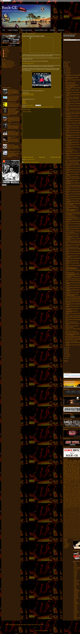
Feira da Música (75, 513)
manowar (74, 486)
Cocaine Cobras (77, 568)
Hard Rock (72, 473)
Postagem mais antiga (55, 157)
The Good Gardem (74, 506)
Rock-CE (9, 7)
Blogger (46, 630)
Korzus (70, 494)
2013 (66, 358)
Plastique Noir (76, 598)
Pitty (76, 488)
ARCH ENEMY (72, 508)
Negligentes (76, 595)
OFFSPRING (67, 495)
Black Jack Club (75, 465)
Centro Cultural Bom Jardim (70, 480)
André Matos (78, 508)
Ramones (75, 499)
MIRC (71, 469)
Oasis (73, 488)
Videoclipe (66, 465)
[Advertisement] (41, 147)
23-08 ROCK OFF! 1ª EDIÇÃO (70, 205)
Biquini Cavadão (75, 523)
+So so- (75, 563)
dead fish (65, 492)
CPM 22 (73, 510)
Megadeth (65, 532)
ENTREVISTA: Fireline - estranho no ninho (72, 339)
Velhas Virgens (74, 518)
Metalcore (74, 494)
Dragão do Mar (71, 475)
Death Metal (66, 473)
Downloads (52, 30)
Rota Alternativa (71, 517)
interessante (43, 106)
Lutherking (76, 589)
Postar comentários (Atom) (29, 159)
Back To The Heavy (71, 522)
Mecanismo (76, 593)
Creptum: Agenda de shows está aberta (72, 163)
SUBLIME (68, 536)
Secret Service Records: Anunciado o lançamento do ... (71, 181)
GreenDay (74, 514)
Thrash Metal (50, 106)
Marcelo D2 (68, 531)
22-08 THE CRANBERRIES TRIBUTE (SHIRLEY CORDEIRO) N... (71, 210)
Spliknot (67, 506)
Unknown (5, 53)
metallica (77, 472)
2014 (66, 66)
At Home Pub (66, 476)
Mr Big (74, 505)
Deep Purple (67, 484)
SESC (71, 500)
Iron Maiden (78, 467)
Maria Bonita (75, 464)
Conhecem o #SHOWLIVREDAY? (13, 96)
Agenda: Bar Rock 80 (11, 131)
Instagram (24, 102)
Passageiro (76, 597)
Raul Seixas (77, 471)
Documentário (77, 493)
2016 (66, 63)
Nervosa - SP (69, 491)
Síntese (75, 615)
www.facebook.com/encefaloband (28, 93)
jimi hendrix (75, 501)
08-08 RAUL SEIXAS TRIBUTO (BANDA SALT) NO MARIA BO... (72, 335)
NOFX (70, 533)
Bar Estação (77, 522)
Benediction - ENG (77, 509)
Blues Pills (72, 502)
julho (67, 347)
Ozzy (77, 505)
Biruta (79, 492)
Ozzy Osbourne (72, 495)
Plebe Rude (66, 516)
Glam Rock (70, 514)
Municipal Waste (66, 533)
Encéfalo (35, 106)
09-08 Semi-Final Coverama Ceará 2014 (72, 332)
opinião (69, 483)
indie (75, 507)
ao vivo (69, 537)
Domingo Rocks (74, 484)
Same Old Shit (76, 603)
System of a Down (72, 481)
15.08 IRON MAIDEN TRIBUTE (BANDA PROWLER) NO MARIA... (72, 274)
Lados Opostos (76, 584)
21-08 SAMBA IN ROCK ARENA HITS (71, 217)
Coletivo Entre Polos (72, 525)
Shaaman (72, 536)
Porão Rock (67, 535)
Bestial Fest (65, 510)
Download (32, 106)
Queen (78, 470)
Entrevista (65, 469)
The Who (70, 518)
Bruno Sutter (69, 510)
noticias (46, 106)
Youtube (23, 101)
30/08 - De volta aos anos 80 (70, 82)
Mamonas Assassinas (67, 486)
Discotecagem (65, 528)
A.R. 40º (75, 566)
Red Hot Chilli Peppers (71, 477)
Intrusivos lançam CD (11, 89)
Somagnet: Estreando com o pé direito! (72, 247)
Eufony (75, 575)
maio (67, 350)
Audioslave (74, 492)
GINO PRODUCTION (75, 478)
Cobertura (66, 466)
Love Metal (69, 505)
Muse (79, 498)
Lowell (75, 588)
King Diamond (69, 504)
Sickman (75, 607)
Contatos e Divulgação (13, 30)
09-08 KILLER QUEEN (69, 327)
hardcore (66, 467)
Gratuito (39, 106)
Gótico (65, 504)
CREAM (77, 510)
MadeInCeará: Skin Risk (69, 149)
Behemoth (71, 509)
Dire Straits (78, 527)
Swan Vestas (76, 612)
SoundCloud (24, 103)
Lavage (75, 585)
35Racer (75, 564)
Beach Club (72, 471)
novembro (67, 69)
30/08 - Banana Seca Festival (70, 83)
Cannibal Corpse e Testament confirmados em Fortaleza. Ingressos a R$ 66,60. (13, 109)
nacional (65, 461)
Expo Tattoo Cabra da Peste (68, 513)
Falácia (75, 579)
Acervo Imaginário (71, 468)
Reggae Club (65, 517)
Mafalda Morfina (77, 590)
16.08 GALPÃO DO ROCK (69, 272)
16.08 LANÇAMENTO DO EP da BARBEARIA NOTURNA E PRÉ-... (71, 268)
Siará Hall (75, 517)
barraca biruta (73, 537)
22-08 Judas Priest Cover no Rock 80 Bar (72, 212)
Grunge (66, 483)
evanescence (70, 507)
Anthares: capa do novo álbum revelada (72, 176)
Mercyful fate (74, 498)
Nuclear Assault (69, 534)
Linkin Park (75, 504)
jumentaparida (70, 519)
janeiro (67, 356)
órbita (66, 475)
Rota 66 (74, 474)
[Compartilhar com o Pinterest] (40, 105)
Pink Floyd (72, 467)
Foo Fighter (70, 485)
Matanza (65, 479)
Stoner (79, 491)
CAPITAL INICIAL (71, 493)
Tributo (75, 460)
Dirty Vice (75, 571)
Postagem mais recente (27, 157)
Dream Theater (72, 490)
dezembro (67, 67)
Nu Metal (65, 534)
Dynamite (75, 572)
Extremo (67, 478)
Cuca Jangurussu (66, 526)
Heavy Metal (76, 469)
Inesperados (76, 582)
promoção (78, 519)
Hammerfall (78, 490)
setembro (67, 72)
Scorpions (75, 476)
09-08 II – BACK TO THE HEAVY (71, 331)
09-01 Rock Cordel (11, 144)
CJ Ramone (78, 502)
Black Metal (65, 493)
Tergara (75, 616)
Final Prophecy (76, 580)
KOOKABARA (70, 515)
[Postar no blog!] (37, 105)
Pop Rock (70, 516)
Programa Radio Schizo (12, 102)
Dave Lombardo (66, 497)
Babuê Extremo (66, 522)
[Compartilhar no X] (38, 105)
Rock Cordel (66, 474)
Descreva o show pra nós (26, 30)
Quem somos (61, 30)
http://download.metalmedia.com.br (28, 63)
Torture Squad (70, 479)
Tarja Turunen (65, 518)
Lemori (75, 586)
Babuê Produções (72, 470)
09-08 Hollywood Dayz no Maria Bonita (72, 325)
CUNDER (77, 468)
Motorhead (69, 488)
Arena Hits (78, 475)
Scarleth (75, 604)
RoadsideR (76, 602)
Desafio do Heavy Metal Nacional (70, 527)
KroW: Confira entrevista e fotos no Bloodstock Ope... (71, 151)
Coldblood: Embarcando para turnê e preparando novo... (71, 311)
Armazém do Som (66, 509)
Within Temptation (69, 501)
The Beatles (66, 471)
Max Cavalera (72, 531)
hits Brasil (65, 519)
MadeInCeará (73, 466)
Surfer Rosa (76, 611)
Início (4, 30)
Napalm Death (74, 533)
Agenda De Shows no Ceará (41, 30)
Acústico (69, 492)
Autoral (67, 462)
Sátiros (75, 613)
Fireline (75, 581)
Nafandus (75, 594)
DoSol (69, 528)
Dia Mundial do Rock (67, 498)
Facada (75, 576)
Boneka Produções (68, 524)
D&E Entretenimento (72, 526)
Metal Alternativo (75, 515)
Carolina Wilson (6, 50)
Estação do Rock (73, 528)
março (67, 353)
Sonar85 (75, 608)
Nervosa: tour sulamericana (70, 232)
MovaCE (68, 532)
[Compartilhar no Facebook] (39, 105)
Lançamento (72, 461)
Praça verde (76, 535)
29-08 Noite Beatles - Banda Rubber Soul (72, 97)
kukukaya (74, 519)
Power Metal (72, 535)
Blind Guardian (74, 483)
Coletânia (28, 106)
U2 (78, 481)
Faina (75, 577)
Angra (71, 474)
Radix (75, 599)
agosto (67, 73)
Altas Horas (70, 487)
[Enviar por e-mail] (35, 105)
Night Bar (77, 473)
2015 (66, 65)
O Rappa (74, 534)
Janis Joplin (65, 494)
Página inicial (42, 157)
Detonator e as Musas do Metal (75, 497)
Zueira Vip (65, 537)
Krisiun (65, 491)
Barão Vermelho (69, 523)
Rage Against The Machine (68, 499)
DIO (65, 488)
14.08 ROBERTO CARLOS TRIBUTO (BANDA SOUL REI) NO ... (71, 295)
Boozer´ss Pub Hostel (75, 524)
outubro (67, 70)
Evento (65, 468)
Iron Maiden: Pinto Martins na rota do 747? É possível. (13, 152)
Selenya (75, 606)
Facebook (24, 100)
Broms (71, 476)
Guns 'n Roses (77, 485)
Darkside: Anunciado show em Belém (71, 161)
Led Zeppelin (71, 472)
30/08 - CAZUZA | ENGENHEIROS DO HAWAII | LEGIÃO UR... (72, 86)
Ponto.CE (74, 491)
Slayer (79, 488)
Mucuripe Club (73, 532)
